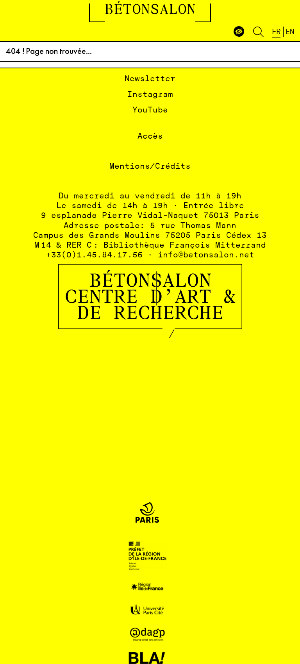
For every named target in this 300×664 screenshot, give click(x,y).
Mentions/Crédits (150, 166)
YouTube (150, 110)
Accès (150, 136)
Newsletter (150, 79)
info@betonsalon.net (206, 255)
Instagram (150, 95)
